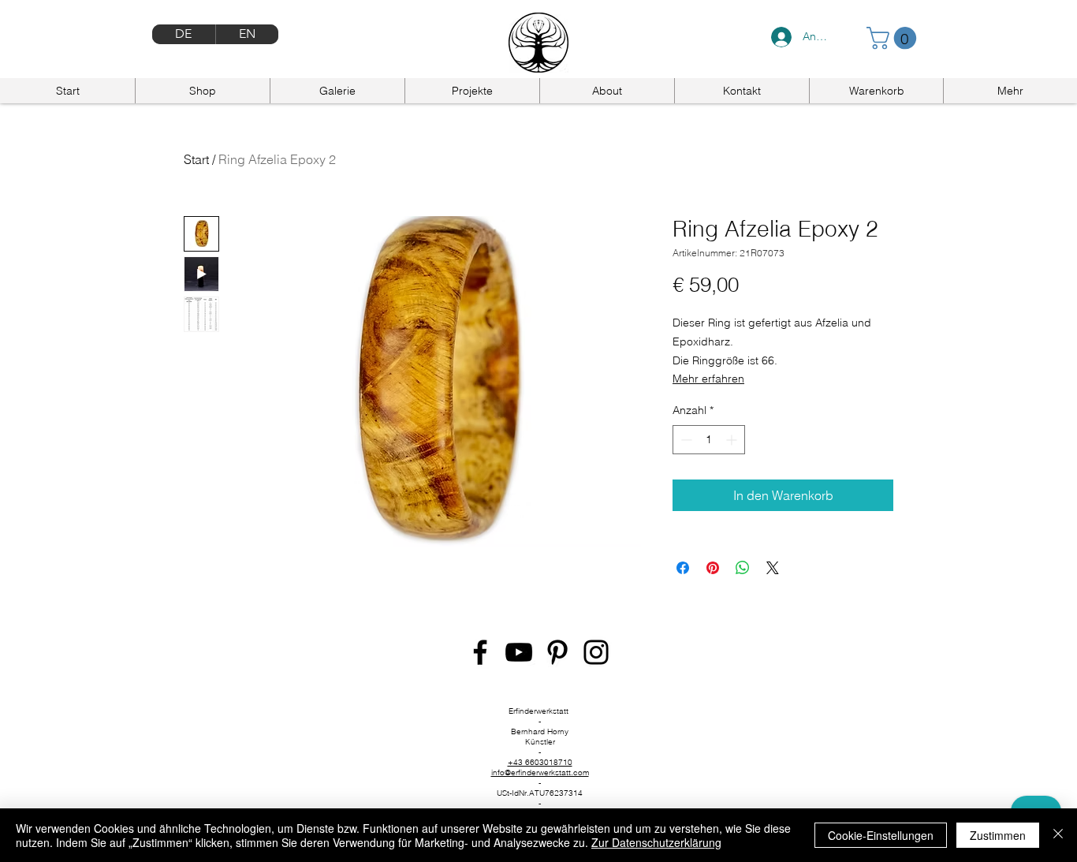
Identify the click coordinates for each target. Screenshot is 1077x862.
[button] (1010, 90)
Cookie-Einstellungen (881, 835)
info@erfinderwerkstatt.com (540, 772)
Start (196, 159)
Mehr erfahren (708, 378)
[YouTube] (518, 652)
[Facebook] (480, 652)
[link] (894, 38)
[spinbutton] (709, 439)
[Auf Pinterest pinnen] (712, 567)
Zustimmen (998, 835)
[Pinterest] (557, 652)
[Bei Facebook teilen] (682, 567)
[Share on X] (772, 567)
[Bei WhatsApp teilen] (742, 567)
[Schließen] (1058, 835)
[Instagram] (596, 652)
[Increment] (733, 439)
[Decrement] (685, 439)
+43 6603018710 (540, 762)
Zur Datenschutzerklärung (656, 842)
